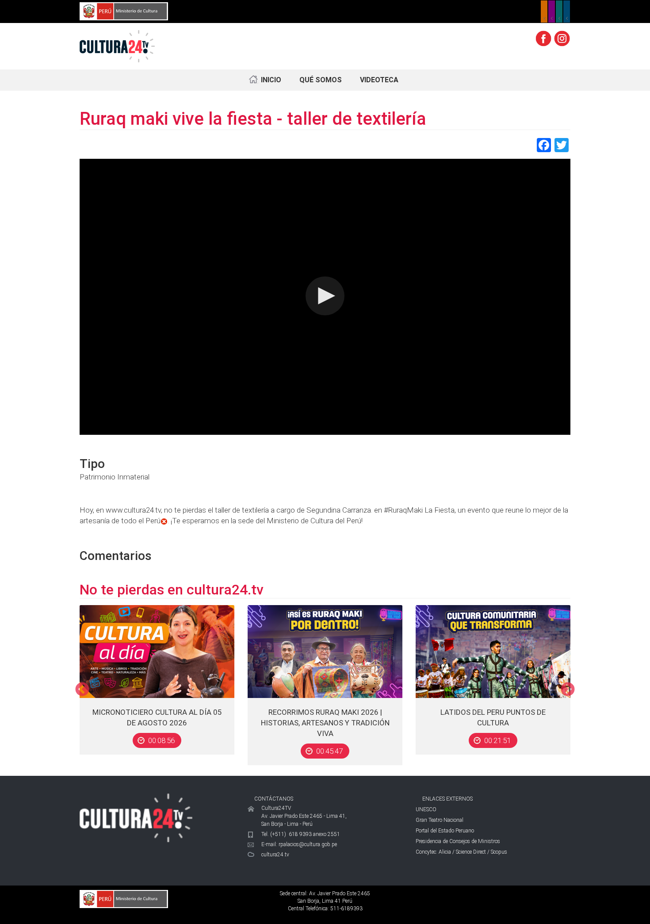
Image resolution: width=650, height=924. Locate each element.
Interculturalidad (559, 11)
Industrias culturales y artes (551, 11)
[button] (325, 295)
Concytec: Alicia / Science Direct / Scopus (461, 852)
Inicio (271, 80)
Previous (82, 690)
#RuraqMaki (403, 510)
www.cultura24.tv (133, 510)
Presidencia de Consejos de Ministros (458, 841)
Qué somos (320, 80)
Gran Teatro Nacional (439, 820)
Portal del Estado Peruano (445, 831)
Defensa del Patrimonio (566, 11)
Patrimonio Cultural (544, 11)
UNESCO (426, 809)
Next (567, 690)
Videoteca (379, 80)
